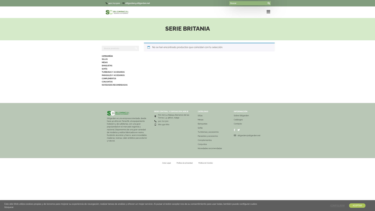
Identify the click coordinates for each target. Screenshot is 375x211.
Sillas (105, 59)
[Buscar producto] (117, 48)
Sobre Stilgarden (241, 115)
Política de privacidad (185, 163)
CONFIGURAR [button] (337, 205)
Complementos (109, 79)
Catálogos (238, 120)
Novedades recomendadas (114, 85)
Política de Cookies (205, 163)
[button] (268, 12)
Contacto (238, 124)
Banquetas (107, 66)
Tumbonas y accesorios (113, 72)
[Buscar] (248, 3)
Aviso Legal (166, 163)
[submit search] (269, 3)
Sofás (104, 69)
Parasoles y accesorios (113, 75)
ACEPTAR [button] (357, 205)
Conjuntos (107, 82)
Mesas (105, 62)
